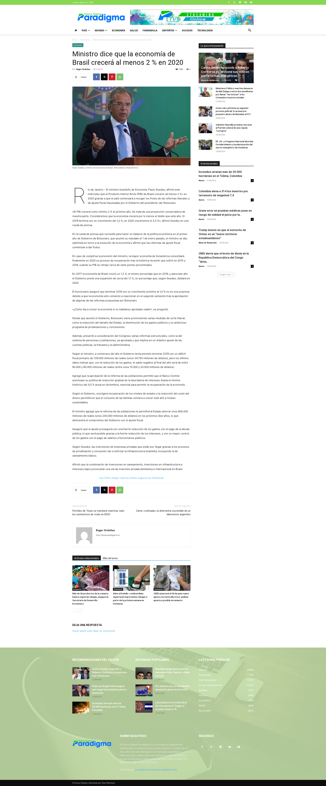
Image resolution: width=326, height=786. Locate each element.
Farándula (150, 30)
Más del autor (110, 558)
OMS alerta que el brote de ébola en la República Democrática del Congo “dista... (224, 257)
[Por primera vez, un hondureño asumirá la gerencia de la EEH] (143, 690)
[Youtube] (251, 2)
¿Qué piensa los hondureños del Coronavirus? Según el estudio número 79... (171, 706)
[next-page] (80, 610)
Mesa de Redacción (210, 80)
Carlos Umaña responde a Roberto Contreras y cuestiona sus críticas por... (109, 672)
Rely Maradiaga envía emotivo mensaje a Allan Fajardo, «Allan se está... (172, 672)
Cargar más (225, 274)
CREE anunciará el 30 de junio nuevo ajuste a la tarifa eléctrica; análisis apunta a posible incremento (171, 597)
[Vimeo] (239, 2)
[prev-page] (74, 610)
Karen (201, 180)
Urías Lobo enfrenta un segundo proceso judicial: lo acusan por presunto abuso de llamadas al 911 (233, 111)
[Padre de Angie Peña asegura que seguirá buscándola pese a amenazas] (80, 690)
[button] (250, 30)
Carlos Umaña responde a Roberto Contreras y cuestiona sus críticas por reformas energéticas (225, 72)
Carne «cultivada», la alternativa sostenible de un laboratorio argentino (163, 512)
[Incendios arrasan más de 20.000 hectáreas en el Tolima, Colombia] (80, 708)
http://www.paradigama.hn (108, 535)
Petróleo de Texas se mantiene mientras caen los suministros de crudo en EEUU (98, 512)
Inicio (74, 39)
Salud (134, 30)
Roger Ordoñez (83, 69)
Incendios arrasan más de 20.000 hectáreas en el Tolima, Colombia (109, 706)
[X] (234, 2)
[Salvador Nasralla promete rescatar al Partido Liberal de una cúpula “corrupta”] (205, 128)
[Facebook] (228, 2)
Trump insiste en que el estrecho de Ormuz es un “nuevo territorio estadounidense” (222, 234)
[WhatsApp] (119, 76)
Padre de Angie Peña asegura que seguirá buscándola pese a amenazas (109, 689)
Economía (118, 30)
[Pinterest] (112, 76)
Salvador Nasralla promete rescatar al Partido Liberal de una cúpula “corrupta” (234, 127)
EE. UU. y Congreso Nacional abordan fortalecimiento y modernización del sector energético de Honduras (234, 144)
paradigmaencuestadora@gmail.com (156, 769)
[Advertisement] (131, 179)
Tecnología (205, 30)
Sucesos (187, 30)
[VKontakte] (245, 2)
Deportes (168, 30)
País (84, 30)
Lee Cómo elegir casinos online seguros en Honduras (131, 477)
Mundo (99, 30)
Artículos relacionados (86, 558)
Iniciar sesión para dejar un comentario (93, 630)
